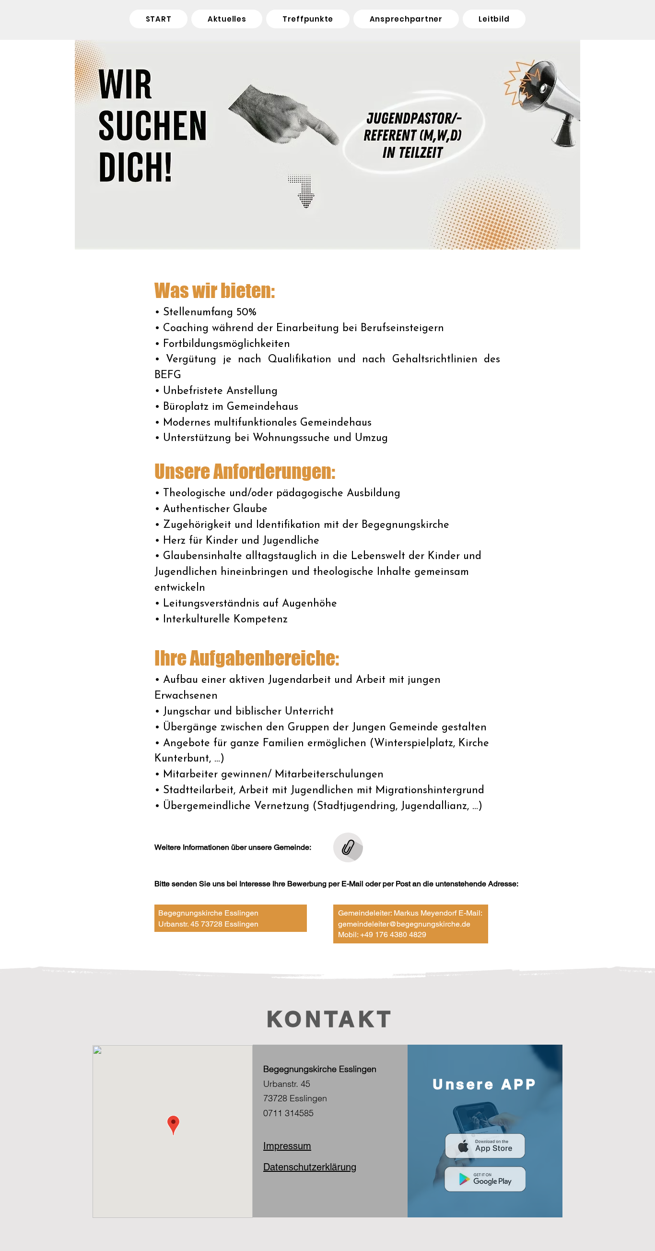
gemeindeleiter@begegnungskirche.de (404, 924)
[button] (308, 19)
